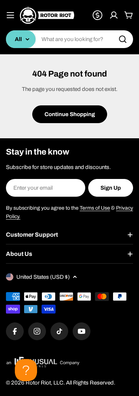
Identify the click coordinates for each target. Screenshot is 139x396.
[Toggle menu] (10, 15)
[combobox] (69, 39)
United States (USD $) (43, 277)
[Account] (113, 15)
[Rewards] (97, 15)
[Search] (122, 39)
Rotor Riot (38, 383)
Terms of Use (95, 208)
